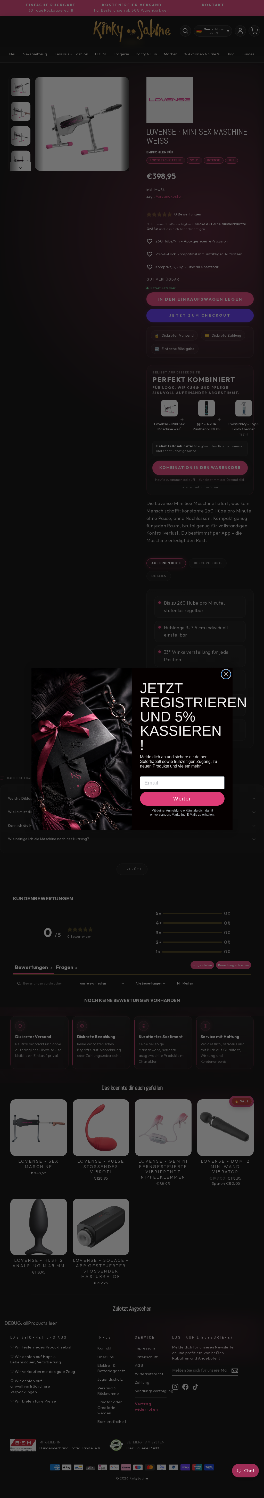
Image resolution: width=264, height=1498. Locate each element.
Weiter (182, 799)
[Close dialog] (225, 674)
